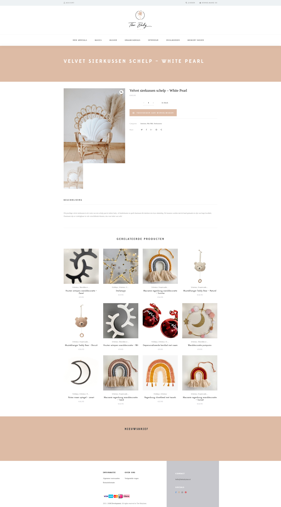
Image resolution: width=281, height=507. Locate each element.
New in (89, 394)
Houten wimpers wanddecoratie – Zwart (81, 292)
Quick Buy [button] (82, 266)
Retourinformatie (109, 482)
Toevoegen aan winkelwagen (155, 113)
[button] (121, 92)
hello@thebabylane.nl (183, 479)
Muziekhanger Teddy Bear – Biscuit (81, 345)
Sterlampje (121, 291)
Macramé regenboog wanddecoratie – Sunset (200, 398)
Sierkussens (158, 123)
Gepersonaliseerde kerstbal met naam (160, 345)
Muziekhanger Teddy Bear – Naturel (199, 291)
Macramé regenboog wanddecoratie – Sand (121, 398)
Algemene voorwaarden (111, 478)
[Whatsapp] (182, 492)
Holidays (115, 287)
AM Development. (114, 503)
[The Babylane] (140, 20)
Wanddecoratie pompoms (200, 345)
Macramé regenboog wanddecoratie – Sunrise (160, 292)
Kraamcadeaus (164, 287)
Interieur (143, 123)
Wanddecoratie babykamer (89, 287)
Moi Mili (150, 123)
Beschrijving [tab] (73, 200)
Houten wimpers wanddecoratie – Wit (120, 345)
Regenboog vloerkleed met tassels (160, 397)
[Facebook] (176, 492)
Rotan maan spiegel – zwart (81, 397)
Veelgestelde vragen (132, 478)
